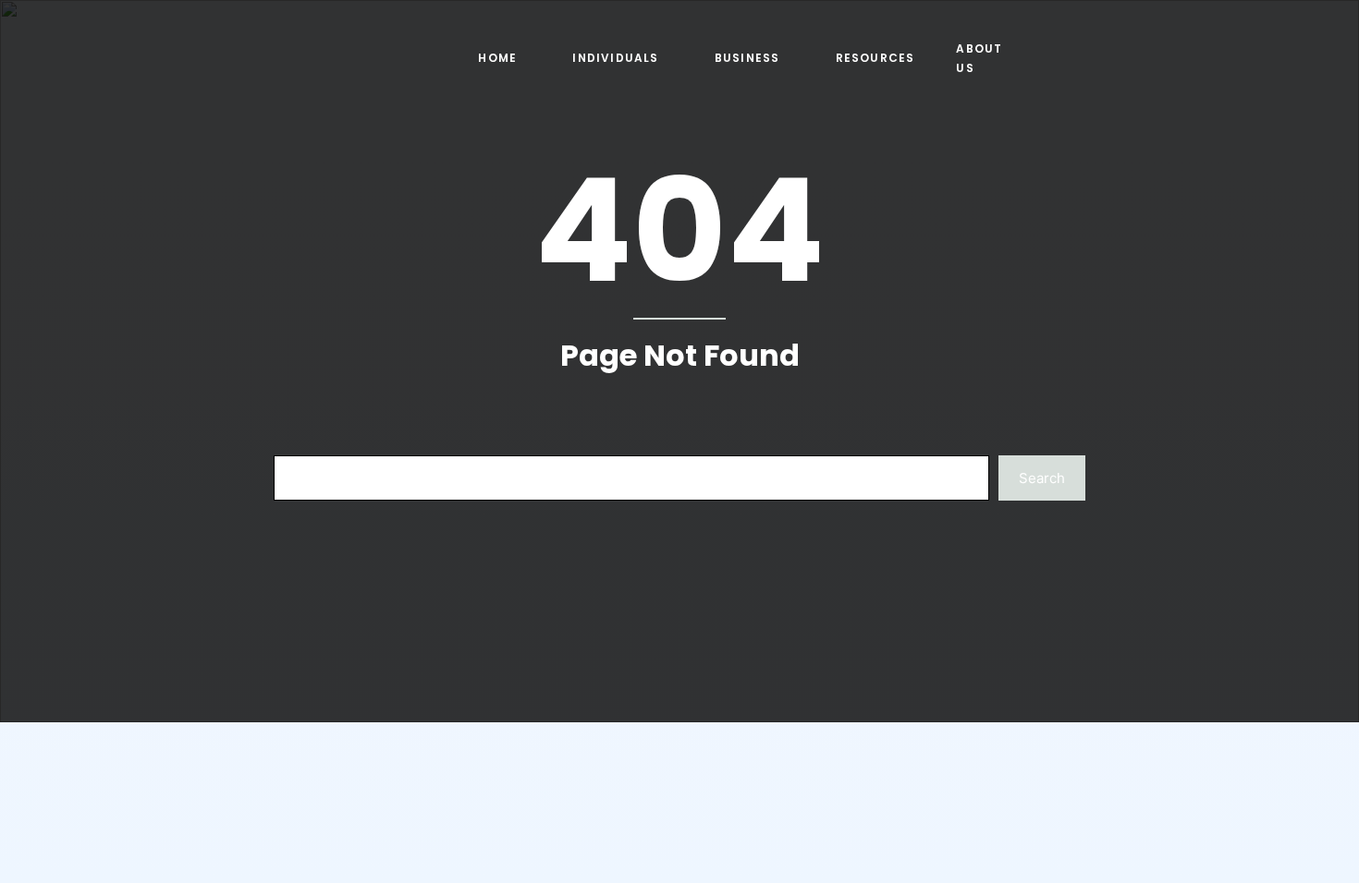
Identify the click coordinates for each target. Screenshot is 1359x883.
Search (1042, 478)
